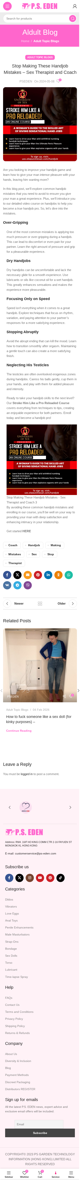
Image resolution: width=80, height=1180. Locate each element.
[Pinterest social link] (38, 575)
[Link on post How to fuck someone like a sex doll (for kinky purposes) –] (40, 665)
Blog (8, 1068)
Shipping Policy (15, 1026)
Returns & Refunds (17, 1033)
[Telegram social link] (17, 585)
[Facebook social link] (7, 575)
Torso (8, 962)
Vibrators (11, 906)
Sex (34, 554)
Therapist (15, 563)
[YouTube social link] (40, 878)
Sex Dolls (11, 955)
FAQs (8, 997)
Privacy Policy (14, 1018)
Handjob (34, 545)
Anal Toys (11, 920)
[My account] (75, 6)
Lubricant (11, 969)
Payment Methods (17, 1075)
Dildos (9, 899)
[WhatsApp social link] (69, 575)
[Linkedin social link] (48, 575)
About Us (11, 1054)
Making (56, 545)
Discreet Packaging (17, 1082)
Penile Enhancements (19, 927)
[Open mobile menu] (7, 6)
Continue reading (19, 730)
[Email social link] (28, 575)
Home (25, 41)
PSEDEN (25, 81)
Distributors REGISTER (20, 1089)
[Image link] (24, 832)
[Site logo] (40, 6)
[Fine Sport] (54, 807)
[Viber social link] (28, 585)
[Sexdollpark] (25, 807)
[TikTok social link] (60, 878)
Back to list (40, 603)
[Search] (72, 18)
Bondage (11, 948)
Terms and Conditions (19, 1011)
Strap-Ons (11, 941)
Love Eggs (12, 913)
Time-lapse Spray (16, 976)
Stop (50, 554)
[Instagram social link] (30, 878)
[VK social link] (7, 585)
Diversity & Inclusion (18, 1061)
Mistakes (14, 554)
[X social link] (17, 575)
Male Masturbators (17, 934)
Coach (12, 545)
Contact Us (12, 1004)
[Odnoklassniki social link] (58, 575)
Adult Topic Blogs (46, 41)
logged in (27, 774)
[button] (10, 807)
